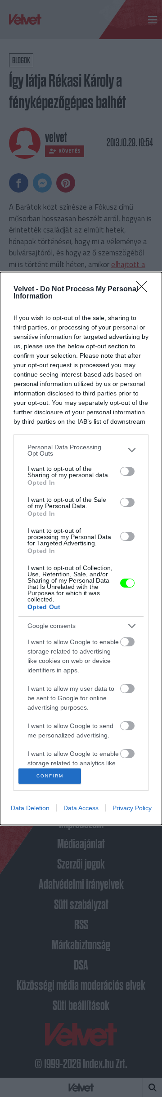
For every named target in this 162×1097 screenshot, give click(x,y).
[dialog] (81, 548)
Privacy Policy (132, 808)
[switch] (127, 471)
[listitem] (81, 450)
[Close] (144, 289)
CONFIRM (49, 775)
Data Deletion (30, 808)
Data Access (81, 808)
